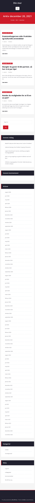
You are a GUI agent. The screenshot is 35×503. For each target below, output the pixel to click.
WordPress (14, 500)
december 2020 (8, 431)
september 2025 (9, 226)
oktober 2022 (8, 347)
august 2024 (8, 275)
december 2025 (8, 215)
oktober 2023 (8, 313)
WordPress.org (8, 480)
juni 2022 (7, 362)
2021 (17, 20)
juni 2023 (7, 328)
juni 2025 (7, 237)
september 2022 (9, 351)
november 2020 (9, 434)
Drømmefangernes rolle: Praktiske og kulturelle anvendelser (17, 37)
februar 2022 (8, 378)
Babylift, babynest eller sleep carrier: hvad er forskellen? (18, 143)
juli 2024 (7, 279)
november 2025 (9, 218)
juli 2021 (7, 404)
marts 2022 (7, 374)
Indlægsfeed (8, 472)
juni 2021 (7, 408)
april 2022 (7, 370)
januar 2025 (8, 256)
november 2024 (9, 264)
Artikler (10, 41)
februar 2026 (8, 207)
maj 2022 (7, 366)
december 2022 (8, 340)
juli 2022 (7, 359)
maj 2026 (7, 199)
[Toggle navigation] (17, 8)
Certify (23, 500)
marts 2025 (7, 249)
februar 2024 (8, 298)
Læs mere (4, 53)
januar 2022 (8, 381)
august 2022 (8, 355)
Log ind (7, 468)
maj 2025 (7, 241)
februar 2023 (8, 332)
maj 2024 (7, 287)
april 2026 (7, 203)
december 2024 (8, 260)
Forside (12, 20)
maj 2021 (7, 412)
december (21, 20)
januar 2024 (8, 302)
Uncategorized (8, 453)
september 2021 (9, 396)
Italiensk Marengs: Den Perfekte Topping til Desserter (18, 147)
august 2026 (8, 192)
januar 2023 (8, 336)
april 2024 (7, 290)
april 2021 (7, 415)
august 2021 (8, 400)
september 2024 (9, 271)
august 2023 (8, 321)
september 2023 (9, 317)
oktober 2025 (8, 222)
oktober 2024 (8, 268)
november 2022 (9, 343)
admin (5, 41)
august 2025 (8, 230)
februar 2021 (8, 423)
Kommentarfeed (9, 476)
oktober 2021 (8, 393)
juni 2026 (7, 196)
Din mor (17, 2)
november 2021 (9, 389)
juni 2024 (7, 283)
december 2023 (8, 306)
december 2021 (8, 385)
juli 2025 (7, 234)
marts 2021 (7, 419)
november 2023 (9, 309)
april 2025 (7, 245)
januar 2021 (8, 427)
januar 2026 (8, 211)
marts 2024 (7, 294)
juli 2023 (7, 325)
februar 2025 (8, 253)
